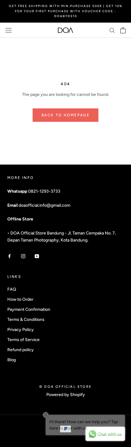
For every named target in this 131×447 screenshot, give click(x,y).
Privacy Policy (20, 329)
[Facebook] (9, 255)
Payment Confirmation (28, 309)
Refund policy (20, 349)
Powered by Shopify (65, 394)
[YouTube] (37, 255)
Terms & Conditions (25, 319)
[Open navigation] (8, 30)
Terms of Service (23, 339)
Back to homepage (65, 115)
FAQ (11, 289)
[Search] (112, 30)
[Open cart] (123, 30)
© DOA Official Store (65, 387)
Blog (11, 359)
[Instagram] (23, 255)
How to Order (20, 299)
